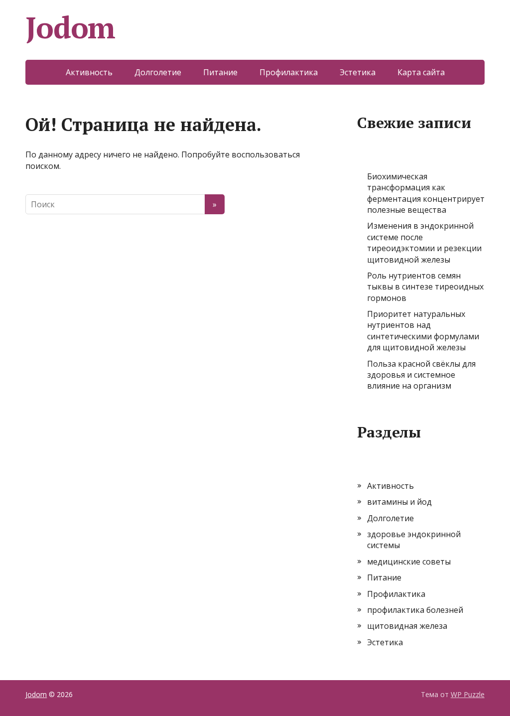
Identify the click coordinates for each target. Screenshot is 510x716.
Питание (220, 72)
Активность (89, 72)
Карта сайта (421, 72)
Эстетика (358, 72)
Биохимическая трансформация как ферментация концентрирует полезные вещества (426, 193)
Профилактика (288, 72)
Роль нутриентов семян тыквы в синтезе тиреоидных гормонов (425, 286)
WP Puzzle (468, 694)
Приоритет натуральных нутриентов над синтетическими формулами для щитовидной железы (423, 330)
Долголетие (157, 72)
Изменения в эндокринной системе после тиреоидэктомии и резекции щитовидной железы (424, 242)
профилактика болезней (415, 609)
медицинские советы (409, 561)
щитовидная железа (407, 625)
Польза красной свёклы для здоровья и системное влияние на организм (421, 375)
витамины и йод (399, 501)
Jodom (70, 27)
